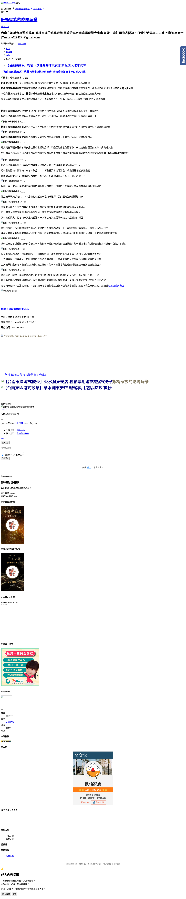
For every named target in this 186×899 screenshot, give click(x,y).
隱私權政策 (107, 864)
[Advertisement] (47, 819)
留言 (23, 423)
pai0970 (4, 409)
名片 (8, 55)
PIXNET (74, 864)
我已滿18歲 (6, 894)
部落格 (9, 52)
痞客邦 (18, 423)
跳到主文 (5, 27)
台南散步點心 (23, 433)
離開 (14, 894)
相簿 (8, 49)
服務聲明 (117, 864)
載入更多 (5, 443)
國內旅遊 (21, 430)
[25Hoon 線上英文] (20, 685)
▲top (3, 438)
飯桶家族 (10, 856)
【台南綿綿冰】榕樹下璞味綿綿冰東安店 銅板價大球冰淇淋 (46, 65)
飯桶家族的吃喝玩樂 (19, 19)
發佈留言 (5, 458)
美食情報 (22, 43)
